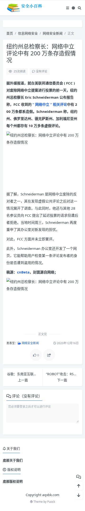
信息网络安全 (28, 33)
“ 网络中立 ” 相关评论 (49, 104)
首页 (9, 33)
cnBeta (23, 272)
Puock (51, 502)
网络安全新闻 (53, 33)
